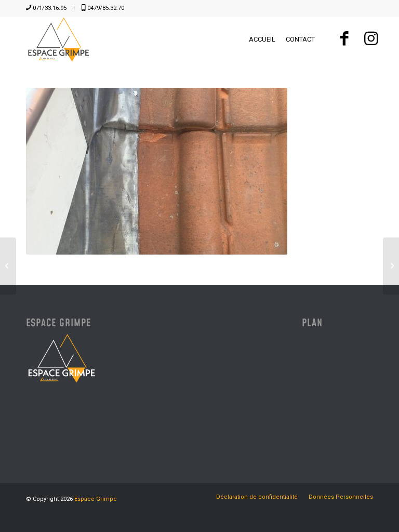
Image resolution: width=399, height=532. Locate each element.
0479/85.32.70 (105, 8)
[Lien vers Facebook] (344, 39)
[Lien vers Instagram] (370, 39)
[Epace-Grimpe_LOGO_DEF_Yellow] (58, 39)
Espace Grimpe (95, 499)
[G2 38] (8, 266)
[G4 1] (391, 266)
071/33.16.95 (49, 8)
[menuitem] (262, 39)
